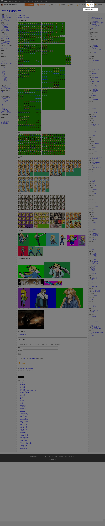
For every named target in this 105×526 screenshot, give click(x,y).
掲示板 (91, 4)
